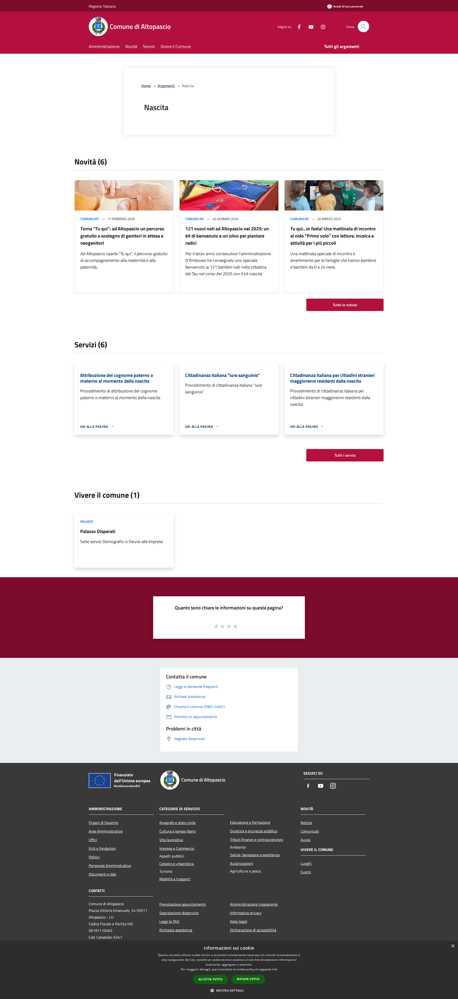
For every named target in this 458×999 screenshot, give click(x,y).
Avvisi (305, 840)
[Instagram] (321, 26)
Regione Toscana (102, 6)
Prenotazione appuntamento (182, 904)
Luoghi (306, 863)
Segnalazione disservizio (179, 913)
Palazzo (86, 521)
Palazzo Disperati (97, 531)
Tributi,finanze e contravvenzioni (256, 839)
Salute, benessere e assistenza (255, 855)
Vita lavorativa (171, 840)
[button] (229, 990)
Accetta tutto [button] (210, 979)
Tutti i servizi (345, 455)
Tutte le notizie (345, 305)
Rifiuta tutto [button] (248, 979)
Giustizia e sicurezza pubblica (253, 831)
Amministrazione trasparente (254, 904)
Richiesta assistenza (175, 930)
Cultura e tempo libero (177, 831)
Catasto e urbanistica (176, 864)
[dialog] (229, 970)
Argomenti (166, 86)
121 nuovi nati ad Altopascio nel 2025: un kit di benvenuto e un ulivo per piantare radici (227, 236)
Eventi (306, 872)
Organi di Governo (103, 822)
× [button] (452, 946)
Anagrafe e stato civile (177, 822)
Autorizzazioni (241, 863)
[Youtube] (309, 26)
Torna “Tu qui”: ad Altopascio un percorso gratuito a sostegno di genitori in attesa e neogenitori (122, 236)
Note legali (238, 921)
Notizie (306, 822)
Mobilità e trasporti (174, 879)
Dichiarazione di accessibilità (253, 930)
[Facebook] (297, 26)
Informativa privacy (245, 913)
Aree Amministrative (106, 831)
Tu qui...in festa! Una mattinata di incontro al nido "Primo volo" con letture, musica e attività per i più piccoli (333, 236)
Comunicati (89, 218)
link (274, 969)
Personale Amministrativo (110, 865)
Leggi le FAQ (169, 921)
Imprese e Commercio (176, 848)
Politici (94, 857)
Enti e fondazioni (102, 848)
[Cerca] (363, 26)
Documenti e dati (102, 874)
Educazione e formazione (250, 822)
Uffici (93, 840)
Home (146, 86)
